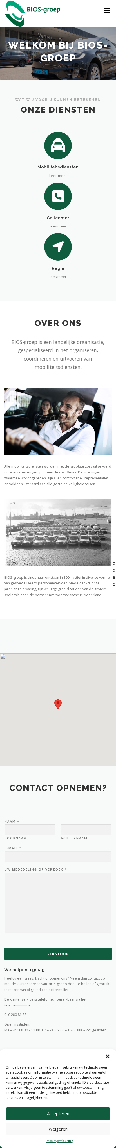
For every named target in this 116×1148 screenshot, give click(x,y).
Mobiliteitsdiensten (58, 167)
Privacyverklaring (59, 1140)
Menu (106, 10)
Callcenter (58, 217)
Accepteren (58, 1113)
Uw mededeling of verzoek (35, 869)
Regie (58, 268)
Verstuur (58, 953)
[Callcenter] (58, 195)
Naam (12, 821)
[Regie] (58, 246)
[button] (107, 1056)
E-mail (13, 848)
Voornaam (16, 838)
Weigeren (58, 1129)
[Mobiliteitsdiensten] (58, 145)
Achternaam (74, 838)
